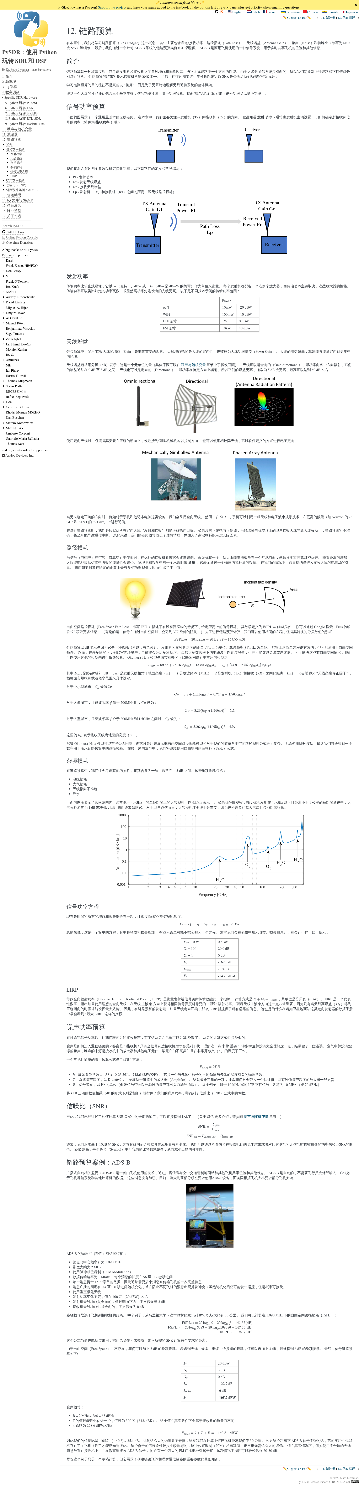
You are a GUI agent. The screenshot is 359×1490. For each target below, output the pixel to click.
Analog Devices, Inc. (19, 455)
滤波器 (328, 17)
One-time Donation (19, 242)
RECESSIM (14, 391)
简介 (9, 144)
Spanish (332, 12)
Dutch (255, 12)
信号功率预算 (15, 149)
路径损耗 (16, 163)
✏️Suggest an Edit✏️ (297, 17)
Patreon (7, 255)
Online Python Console (21, 237)
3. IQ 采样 (9, 86)
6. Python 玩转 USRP (20, 108)
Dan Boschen (15, 417)
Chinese (313, 12)
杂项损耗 (16, 167)
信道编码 (346, 17)
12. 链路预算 (11, 139)
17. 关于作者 (11, 216)
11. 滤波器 (10, 134)
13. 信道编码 (11, 194)
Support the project (112, 7)
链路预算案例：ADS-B (22, 190)
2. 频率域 (9, 81)
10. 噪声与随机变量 (17, 129)
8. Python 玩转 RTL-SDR (23, 118)
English (237, 12)
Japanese (352, 12)
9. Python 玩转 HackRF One (24, 123)
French (272, 12)
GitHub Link (15, 232)
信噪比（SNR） (17, 185)
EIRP (13, 176)
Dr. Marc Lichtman (17, 69)
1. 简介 (7, 76)
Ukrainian (292, 12)
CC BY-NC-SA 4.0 (339, 1482)
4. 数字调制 (11, 92)
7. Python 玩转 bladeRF (21, 113)
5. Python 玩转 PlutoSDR (23, 102)
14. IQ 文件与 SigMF (17, 200)
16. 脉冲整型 (11, 210)
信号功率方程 (19, 171)
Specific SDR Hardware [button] (20, 97)
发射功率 (16, 154)
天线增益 (16, 158)
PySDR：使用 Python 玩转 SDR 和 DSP (29, 56)
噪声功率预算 (15, 180)
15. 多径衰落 (11, 205)
